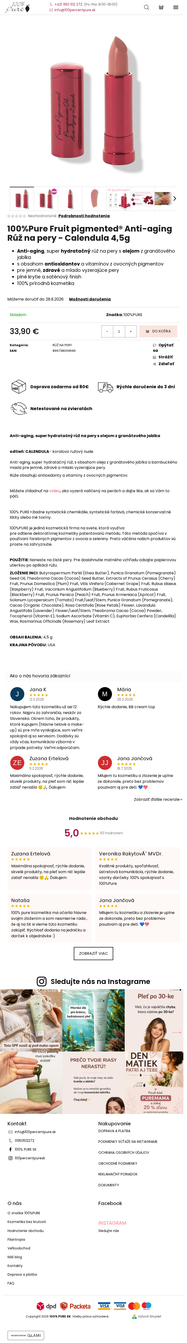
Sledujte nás (108, 1230)
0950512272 (24, 1140)
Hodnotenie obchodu (93, 818)
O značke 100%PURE (24, 1213)
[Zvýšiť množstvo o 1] (131, 331)
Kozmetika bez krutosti (27, 1221)
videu (54, 491)
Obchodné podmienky (117, 1163)
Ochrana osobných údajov (123, 1152)
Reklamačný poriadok (118, 1174)
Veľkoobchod (19, 1248)
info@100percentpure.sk (35, 1131)
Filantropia (16, 1239)
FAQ (11, 1283)
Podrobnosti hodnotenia (84, 216)
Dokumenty (108, 1185)
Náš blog (15, 1257)
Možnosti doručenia (90, 299)
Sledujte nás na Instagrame (100, 981)
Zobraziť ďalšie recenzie (157, 799)
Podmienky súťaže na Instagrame (128, 1141)
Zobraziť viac (93, 953)
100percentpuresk (30, 1158)
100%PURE (133, 315)
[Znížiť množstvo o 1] (107, 331)
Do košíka (161, 331)
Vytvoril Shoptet (149, 1316)
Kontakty (15, 1265)
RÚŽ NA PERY (62, 345)
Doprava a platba (114, 1131)
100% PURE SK (26, 1149)
